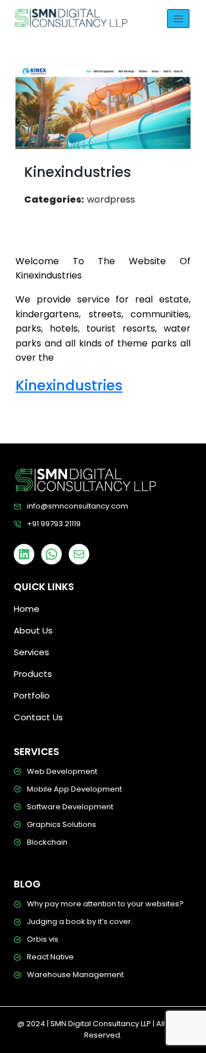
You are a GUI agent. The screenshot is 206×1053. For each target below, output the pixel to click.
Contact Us (38, 717)
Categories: (54, 199)
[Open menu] (178, 18)
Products (33, 674)
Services (31, 652)
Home (26, 609)
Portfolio (32, 695)
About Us (33, 630)
